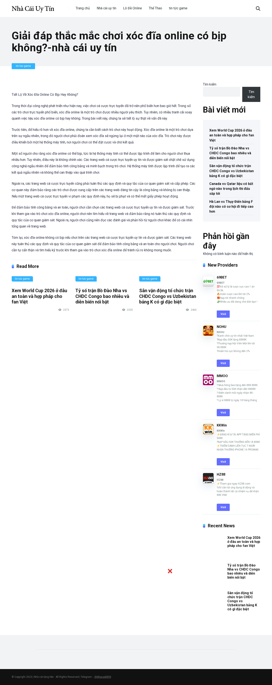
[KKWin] (208, 433)
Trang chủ (83, 8)
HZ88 (221, 474)
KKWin (222, 425)
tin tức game (178, 8)
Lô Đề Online (132, 8)
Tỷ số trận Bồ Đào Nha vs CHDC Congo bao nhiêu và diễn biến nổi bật (102, 296)
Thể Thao (155, 8)
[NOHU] (208, 335)
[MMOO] (208, 384)
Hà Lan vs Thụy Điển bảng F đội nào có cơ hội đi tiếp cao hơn (231, 206)
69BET (222, 277)
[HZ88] (208, 483)
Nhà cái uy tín (106, 8)
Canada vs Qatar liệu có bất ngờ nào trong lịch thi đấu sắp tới (231, 189)
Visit (223, 314)
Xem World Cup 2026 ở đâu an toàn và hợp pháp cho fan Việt (39, 296)
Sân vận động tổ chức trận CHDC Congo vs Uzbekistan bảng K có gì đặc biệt (167, 296)
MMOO (222, 376)
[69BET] (208, 285)
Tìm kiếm (209, 84)
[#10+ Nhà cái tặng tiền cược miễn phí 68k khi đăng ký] (33, 7)
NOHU (221, 327)
